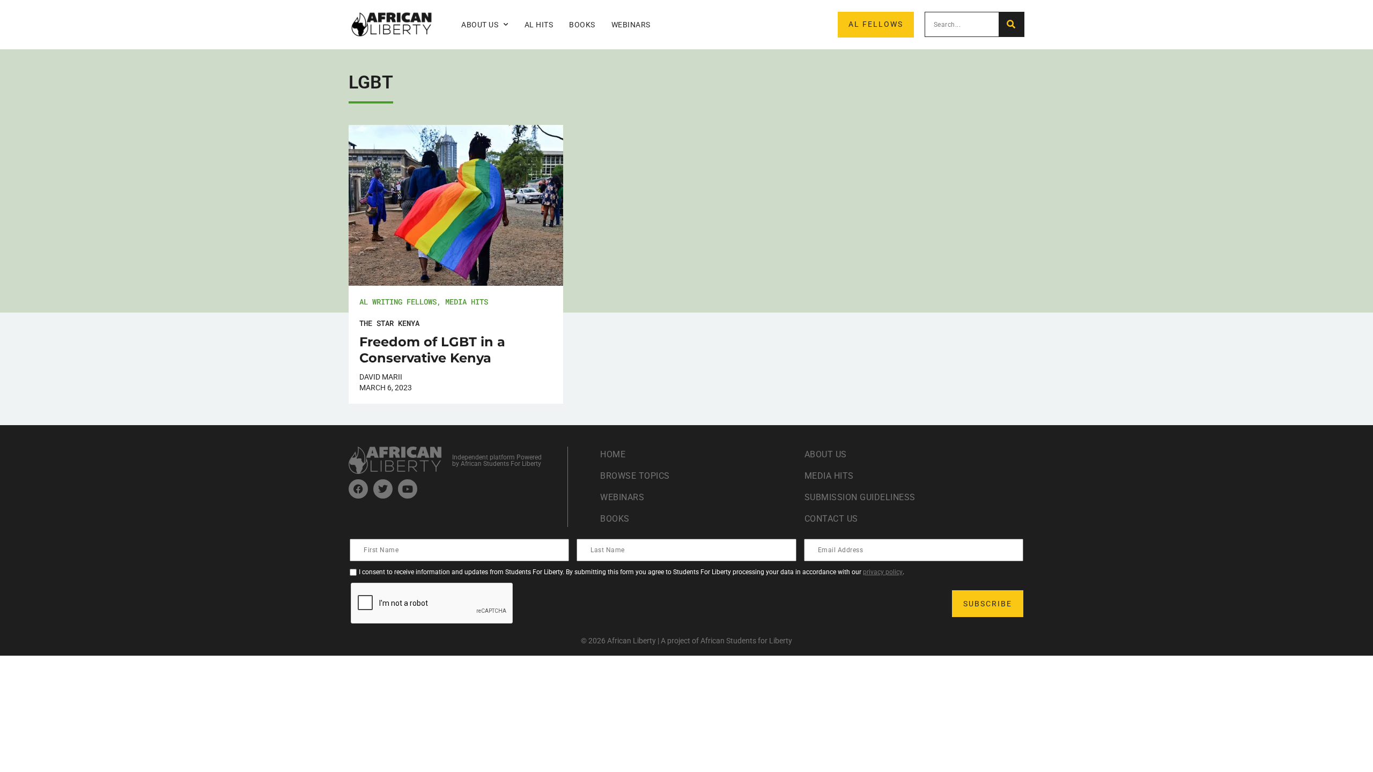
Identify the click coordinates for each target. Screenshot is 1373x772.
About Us (825, 454)
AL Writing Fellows (398, 301)
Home (612, 454)
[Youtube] (407, 489)
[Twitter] (383, 489)
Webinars (631, 24)
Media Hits (466, 301)
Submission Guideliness (860, 497)
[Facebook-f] (358, 489)
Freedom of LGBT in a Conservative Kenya (432, 350)
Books (582, 24)
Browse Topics (635, 476)
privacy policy (883, 572)
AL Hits (539, 24)
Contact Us (831, 519)
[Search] (1011, 24)
